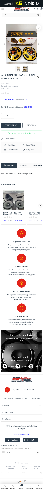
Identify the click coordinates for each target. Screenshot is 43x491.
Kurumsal (5, 405)
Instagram (12, 366)
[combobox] (4, 452)
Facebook (25, 366)
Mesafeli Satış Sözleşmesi (10, 467)
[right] (40, 206)
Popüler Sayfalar (8, 412)
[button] (4, 44)
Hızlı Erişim (6, 419)
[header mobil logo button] (21, 9)
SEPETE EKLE (11, 125)
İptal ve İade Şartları (36, 467)
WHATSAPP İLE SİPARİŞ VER (23, 133)
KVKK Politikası (24, 467)
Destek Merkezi (9, 138)
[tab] (9, 165)
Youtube (37, 366)
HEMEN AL (32, 125)
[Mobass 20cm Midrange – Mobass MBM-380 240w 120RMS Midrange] (13, 200)
